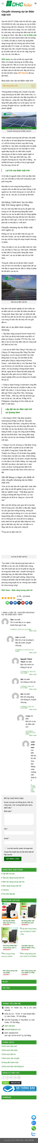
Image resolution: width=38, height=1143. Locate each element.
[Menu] (3, 3)
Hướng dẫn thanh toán (10, 1062)
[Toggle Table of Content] (32, 86)
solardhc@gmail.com (13, 1029)
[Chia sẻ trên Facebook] (11, 603)
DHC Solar (6, 59)
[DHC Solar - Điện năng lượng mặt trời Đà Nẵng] (19, 3)
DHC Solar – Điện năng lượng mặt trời (17, 590)
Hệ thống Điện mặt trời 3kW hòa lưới (27, 922)
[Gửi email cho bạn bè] (19, 603)
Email (6, 838)
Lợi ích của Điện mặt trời (18, 170)
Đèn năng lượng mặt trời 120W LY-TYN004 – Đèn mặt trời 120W (28, 972)
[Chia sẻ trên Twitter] (15, 603)
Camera (5, 890)
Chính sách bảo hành (10, 1050)
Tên (6, 829)
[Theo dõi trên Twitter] (11, 1077)
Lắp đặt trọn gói (8, 874)
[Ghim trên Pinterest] (23, 603)
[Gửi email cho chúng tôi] (15, 1077)
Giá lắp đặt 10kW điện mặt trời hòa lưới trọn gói (9, 922)
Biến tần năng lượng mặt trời (13, 882)
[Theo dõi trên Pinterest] (19, 1077)
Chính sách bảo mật (9, 1046)
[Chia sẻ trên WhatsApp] (7, 603)
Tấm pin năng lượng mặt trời (13, 878)
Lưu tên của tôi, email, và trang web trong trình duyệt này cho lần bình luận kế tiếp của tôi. (19, 851)
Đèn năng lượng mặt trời (11, 886)
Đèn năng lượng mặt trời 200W (10, 971)
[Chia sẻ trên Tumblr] (30, 603)
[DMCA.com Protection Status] (12, 1083)
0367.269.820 (10, 1026)
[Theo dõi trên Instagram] (7, 1077)
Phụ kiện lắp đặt (8, 894)
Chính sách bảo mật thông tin (13, 1066)
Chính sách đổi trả (8, 1054)
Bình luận (32, 631)
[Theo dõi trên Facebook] (3, 1077)
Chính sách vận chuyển (10, 1058)
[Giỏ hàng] (35, 3)
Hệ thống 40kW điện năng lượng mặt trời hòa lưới (10, 947)
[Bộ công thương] (19, 1089)
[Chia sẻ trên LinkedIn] (27, 603)
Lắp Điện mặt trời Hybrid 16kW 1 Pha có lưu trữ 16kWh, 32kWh (27, 947)
